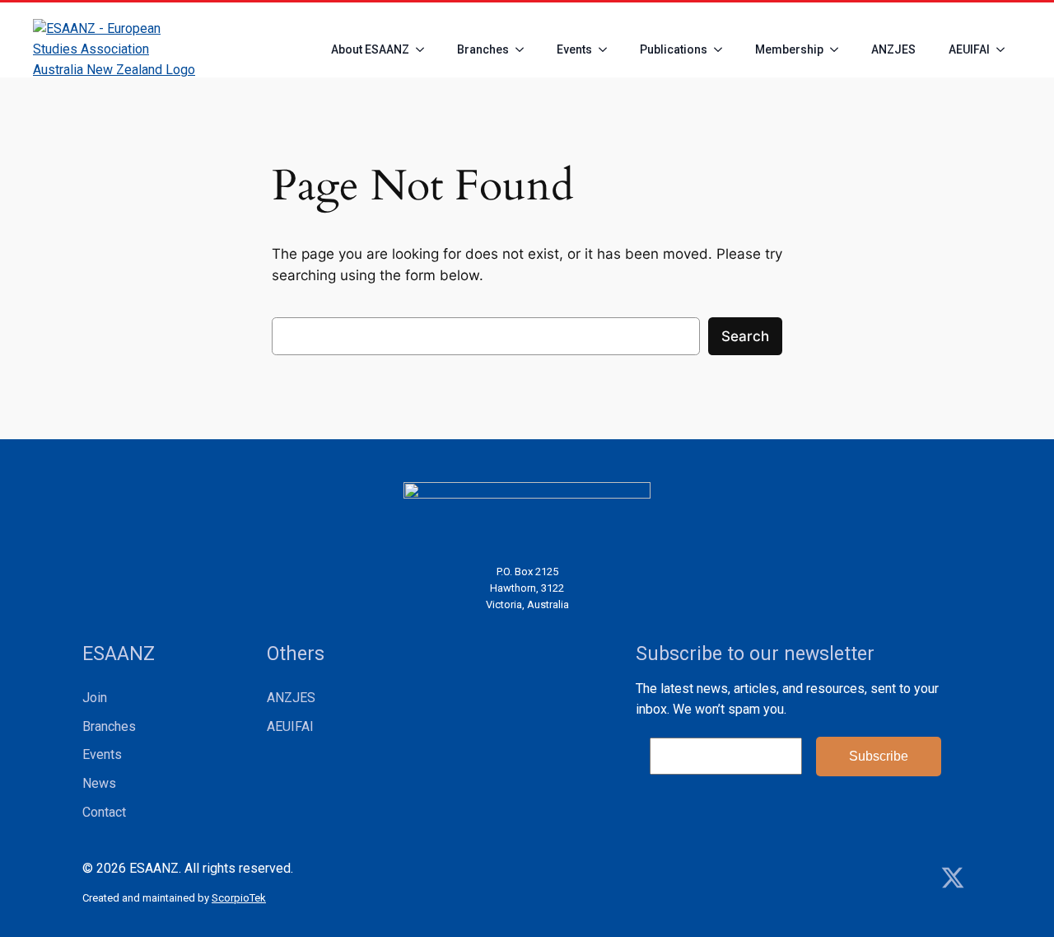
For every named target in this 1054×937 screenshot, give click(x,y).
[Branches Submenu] (524, 49)
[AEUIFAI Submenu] (1005, 49)
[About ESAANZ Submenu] (425, 49)
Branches (483, 49)
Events (574, 49)
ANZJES (893, 49)
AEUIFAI (969, 49)
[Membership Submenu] (839, 49)
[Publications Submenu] (723, 49)
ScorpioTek (239, 898)
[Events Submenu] (607, 49)
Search (745, 336)
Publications (673, 49)
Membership (789, 49)
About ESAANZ (370, 49)
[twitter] (953, 878)
